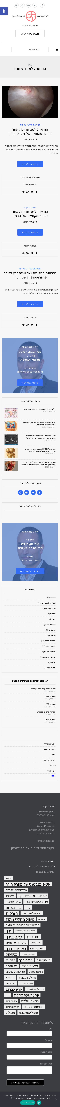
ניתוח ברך (26, 960)
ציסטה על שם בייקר (26, 983)
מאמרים (52, 630)
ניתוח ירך (10, 960)
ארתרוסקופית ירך (33, 895)
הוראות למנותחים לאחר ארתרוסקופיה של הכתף (30, 213)
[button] (4, 11)
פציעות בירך (34, 124)
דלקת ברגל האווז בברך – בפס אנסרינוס (39, 409)
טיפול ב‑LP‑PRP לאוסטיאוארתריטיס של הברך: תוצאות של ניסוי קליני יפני (39, 450)
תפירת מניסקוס (12, 1006)
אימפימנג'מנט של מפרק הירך (28, 884)
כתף (34, 207)
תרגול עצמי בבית (28, 1012)
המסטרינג (41, 919)
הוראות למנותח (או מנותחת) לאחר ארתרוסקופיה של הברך (30, 275)
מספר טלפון (46, 1052)
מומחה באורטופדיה (28, 954)
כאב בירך (14, 936)
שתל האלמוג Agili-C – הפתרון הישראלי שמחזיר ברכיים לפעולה (39, 423)
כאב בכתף (36, 942)
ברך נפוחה (13, 907)
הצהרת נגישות (47, 861)
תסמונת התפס (33, 1006)
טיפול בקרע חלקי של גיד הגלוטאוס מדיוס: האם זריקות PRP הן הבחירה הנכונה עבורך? (38, 463)
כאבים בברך (16, 948)
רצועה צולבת (30, 1001)
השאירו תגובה (30, 245)
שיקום (23, 124)
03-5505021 (30, 33)
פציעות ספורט (49, 651)
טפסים (52, 613)
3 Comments (30, 184)
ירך (8, 931)
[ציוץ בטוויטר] (32, 192)
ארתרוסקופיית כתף (16, 890)
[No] (56, 1099)
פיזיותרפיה (11, 966)
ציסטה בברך (10, 977)
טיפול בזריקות (30, 382)
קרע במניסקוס (10, 983)
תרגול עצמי (50, 667)
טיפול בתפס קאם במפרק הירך (43, 688)
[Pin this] (23, 192)
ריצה (8, 995)
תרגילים (10, 1012)
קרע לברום (14, 989)
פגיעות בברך (30, 966)
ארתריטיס (10, 895)
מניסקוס (12, 954)
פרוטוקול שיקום (15, 971)
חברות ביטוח (50, 608)
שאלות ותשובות (49, 657)
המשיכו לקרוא (30, 163)
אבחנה (52, 597)
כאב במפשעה (16, 942)
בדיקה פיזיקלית (13, 901)
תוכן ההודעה (45, 1063)
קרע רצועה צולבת (26, 995)
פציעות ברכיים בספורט (46, 711)
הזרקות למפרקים (48, 603)
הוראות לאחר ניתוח (31, 913)
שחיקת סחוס (11, 1000)
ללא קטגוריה (50, 624)
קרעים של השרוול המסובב (35, 989)
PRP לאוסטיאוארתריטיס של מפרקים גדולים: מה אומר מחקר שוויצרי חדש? (40, 436)
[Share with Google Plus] (28, 192)
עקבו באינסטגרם (30, 570)
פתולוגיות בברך (27, 977)
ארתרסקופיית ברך (36, 901)
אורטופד (9, 878)
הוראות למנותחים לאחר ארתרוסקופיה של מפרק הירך (30, 131)
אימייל (48, 1040)
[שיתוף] (36, 192)
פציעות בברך (34, 268)
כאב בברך (32, 936)
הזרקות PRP (50, 696)
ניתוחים (52, 635)
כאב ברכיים (37, 948)
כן (39, 1102)
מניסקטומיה (43, 960)
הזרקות (12, 913)
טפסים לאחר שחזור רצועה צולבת (22, 925)
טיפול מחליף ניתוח (20, 919)
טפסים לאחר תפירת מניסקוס (25, 931)
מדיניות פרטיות (28, 1102)
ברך (28, 907)
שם (50, 1028)
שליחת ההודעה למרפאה (25, 1082)
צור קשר (50, 771)
